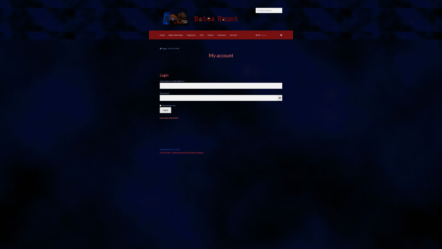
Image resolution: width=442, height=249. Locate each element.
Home (162, 35)
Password (169, 93)
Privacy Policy (165, 152)
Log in (165, 110)
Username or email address (176, 81)
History (211, 35)
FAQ (202, 35)
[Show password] (279, 98)
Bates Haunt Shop (176, 35)
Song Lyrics (191, 35)
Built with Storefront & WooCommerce (188, 152)
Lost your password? (169, 117)
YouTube (233, 35)
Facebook (222, 35)
